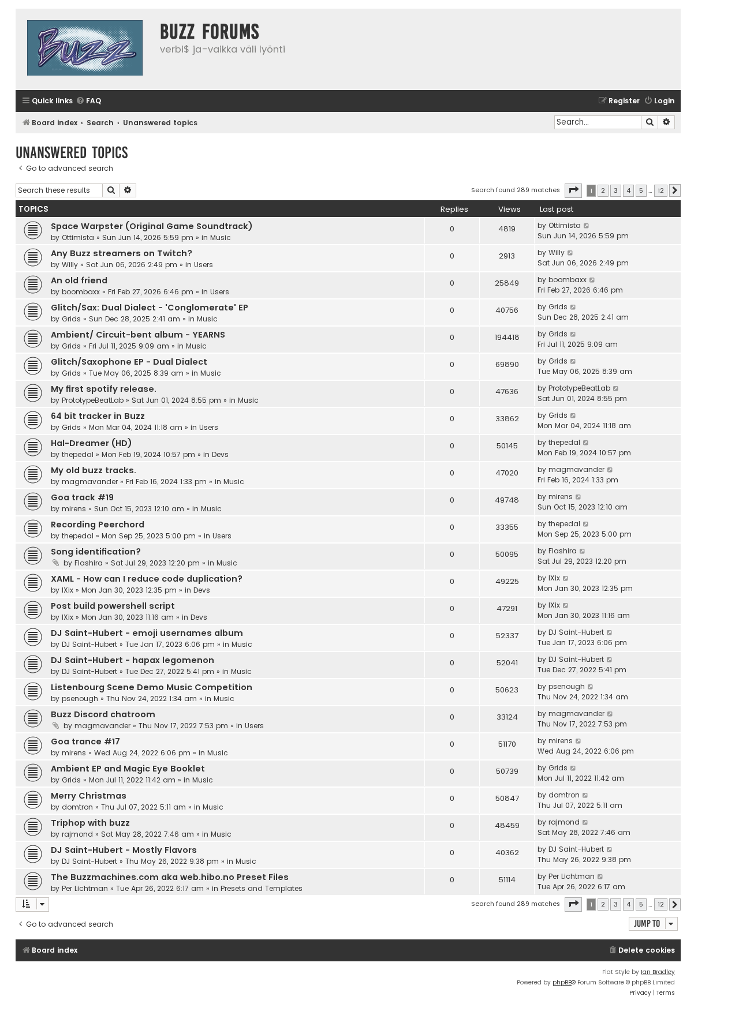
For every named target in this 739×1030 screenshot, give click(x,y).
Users (203, 264)
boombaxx (81, 292)
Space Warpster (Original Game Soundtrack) (152, 226)
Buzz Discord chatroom (103, 714)
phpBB (562, 982)
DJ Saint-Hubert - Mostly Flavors (124, 850)
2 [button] (603, 190)
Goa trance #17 (85, 741)
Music (220, 237)
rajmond (77, 834)
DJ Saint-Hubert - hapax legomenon (132, 660)
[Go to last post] (587, 225)
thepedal (78, 454)
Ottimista (78, 237)
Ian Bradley (658, 972)
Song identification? (96, 551)
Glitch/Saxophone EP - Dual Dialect (129, 362)
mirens (74, 509)
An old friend (79, 280)
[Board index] (84, 49)
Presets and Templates (262, 888)
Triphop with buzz (90, 823)
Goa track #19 (82, 497)
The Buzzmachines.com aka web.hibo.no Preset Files (170, 877)
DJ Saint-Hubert (89, 644)
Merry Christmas (88, 795)
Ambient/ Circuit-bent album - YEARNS (138, 334)
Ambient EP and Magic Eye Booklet (128, 768)
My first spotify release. (103, 389)
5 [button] (641, 190)
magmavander (90, 481)
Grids (71, 319)
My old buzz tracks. (93, 470)
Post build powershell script (113, 606)
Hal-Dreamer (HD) (91, 443)
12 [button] (661, 190)
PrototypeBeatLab (93, 400)
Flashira (88, 563)
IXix (67, 590)
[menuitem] (88, 101)
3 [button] (616, 190)
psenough (80, 698)
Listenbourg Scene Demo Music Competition (151, 687)
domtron (77, 807)
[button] (573, 190)
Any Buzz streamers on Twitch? (121, 253)
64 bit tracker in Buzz (98, 416)
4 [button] (628, 190)
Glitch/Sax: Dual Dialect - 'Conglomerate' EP (149, 307)
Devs (220, 454)
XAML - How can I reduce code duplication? (146, 579)
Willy (70, 264)
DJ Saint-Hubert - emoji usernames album (147, 633)
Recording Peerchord (97, 524)
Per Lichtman (85, 888)
